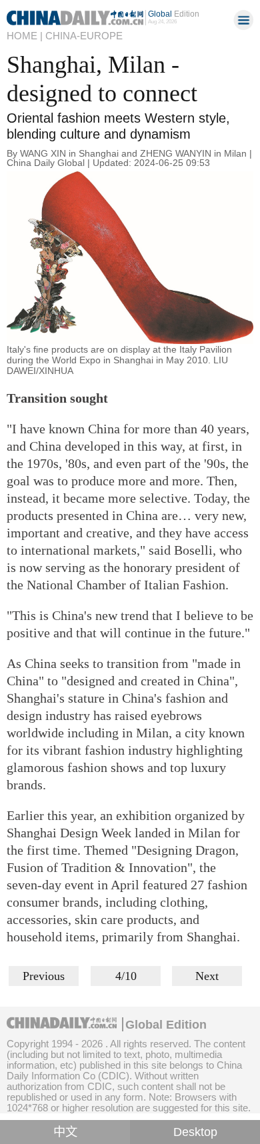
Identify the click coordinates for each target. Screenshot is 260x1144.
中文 (65, 1132)
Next (207, 976)
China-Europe (84, 35)
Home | (25, 35)
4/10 (126, 976)
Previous (44, 976)
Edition (173, 14)
